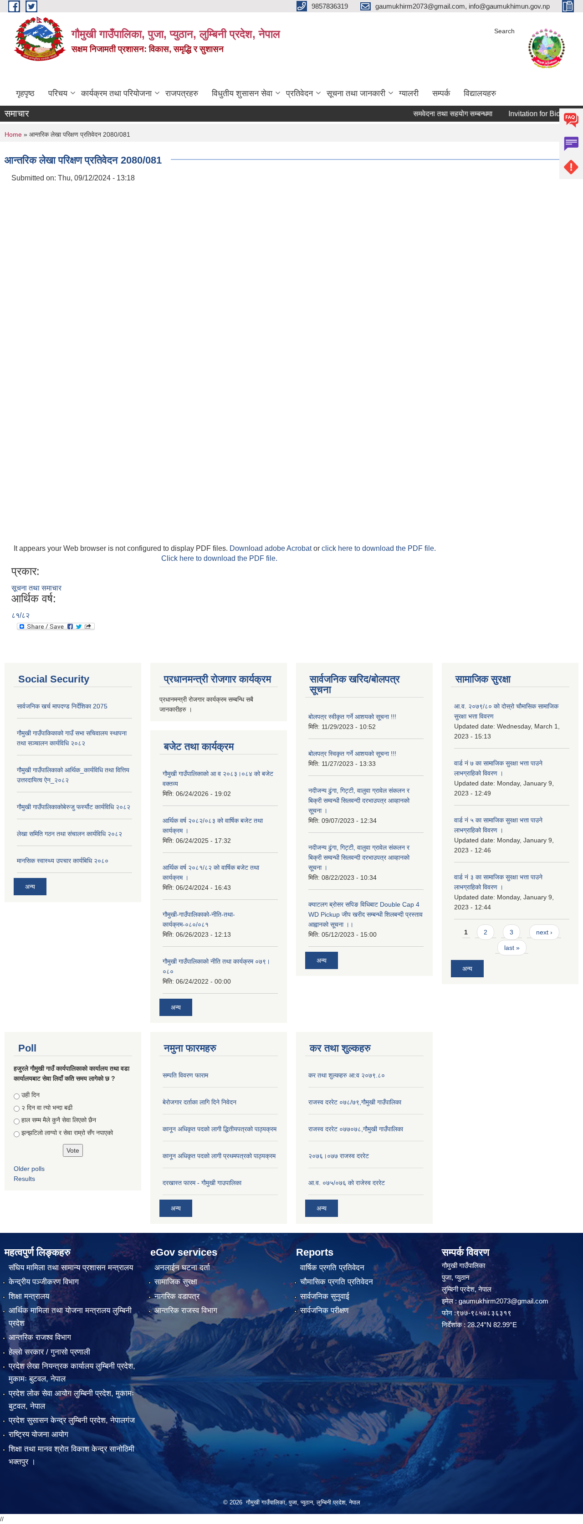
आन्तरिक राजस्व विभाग (185, 1310)
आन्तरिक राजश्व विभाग (40, 1337)
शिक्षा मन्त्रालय (29, 1296)
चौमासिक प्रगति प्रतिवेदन (336, 1282)
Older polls (29, 1168)
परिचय (57, 93)
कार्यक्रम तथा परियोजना (116, 93)
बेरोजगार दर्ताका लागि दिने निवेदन (199, 1102)
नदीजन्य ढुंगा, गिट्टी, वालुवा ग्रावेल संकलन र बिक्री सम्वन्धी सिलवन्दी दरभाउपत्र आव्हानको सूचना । (358, 800)
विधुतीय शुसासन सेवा (242, 93)
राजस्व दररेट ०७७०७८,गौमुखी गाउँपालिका (355, 1129)
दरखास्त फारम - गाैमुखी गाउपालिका (202, 1182)
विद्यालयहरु (480, 93)
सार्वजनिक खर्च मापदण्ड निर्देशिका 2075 (62, 706)
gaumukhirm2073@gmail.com (503, 1301)
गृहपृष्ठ (25, 93)
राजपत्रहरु (181, 93)
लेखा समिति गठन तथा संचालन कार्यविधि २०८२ (69, 833)
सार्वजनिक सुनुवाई (324, 1296)
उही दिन (30, 1094)
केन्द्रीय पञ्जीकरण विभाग (44, 1282)
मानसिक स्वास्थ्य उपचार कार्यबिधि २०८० (62, 860)
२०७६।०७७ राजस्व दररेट (338, 1156)
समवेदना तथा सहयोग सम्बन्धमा (431, 114)
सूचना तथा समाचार (36, 588)
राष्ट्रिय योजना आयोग (38, 1434)
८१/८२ (20, 615)
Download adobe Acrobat (271, 548)
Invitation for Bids (515, 114)
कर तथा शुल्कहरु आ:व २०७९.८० (346, 1075)
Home (13, 134)
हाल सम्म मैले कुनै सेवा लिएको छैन (58, 1120)
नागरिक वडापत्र (176, 1296)
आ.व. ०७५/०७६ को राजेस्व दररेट (346, 1182)
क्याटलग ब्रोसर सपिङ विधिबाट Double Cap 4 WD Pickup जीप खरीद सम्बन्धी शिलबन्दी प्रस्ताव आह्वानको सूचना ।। (365, 914)
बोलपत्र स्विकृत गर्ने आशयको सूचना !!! (352, 753)
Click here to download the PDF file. (219, 558)
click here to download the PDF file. (379, 548)
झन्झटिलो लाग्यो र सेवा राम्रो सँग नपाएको (67, 1132)
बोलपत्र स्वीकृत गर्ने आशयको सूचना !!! (352, 716)
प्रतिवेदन (299, 93)
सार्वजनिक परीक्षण (324, 1310)
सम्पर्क (441, 93)
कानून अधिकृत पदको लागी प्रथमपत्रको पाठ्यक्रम (219, 1156)
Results (24, 1178)
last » (512, 947)
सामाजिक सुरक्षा (175, 1282)
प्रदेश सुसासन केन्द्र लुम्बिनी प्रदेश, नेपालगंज (72, 1420)
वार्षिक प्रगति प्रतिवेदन (332, 1267)
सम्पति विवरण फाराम (185, 1075)
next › (544, 932)
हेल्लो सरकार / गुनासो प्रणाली (49, 1352)
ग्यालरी (409, 93)
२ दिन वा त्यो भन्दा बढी (46, 1107)
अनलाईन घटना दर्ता (182, 1267)
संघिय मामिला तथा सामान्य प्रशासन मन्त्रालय (71, 1267)
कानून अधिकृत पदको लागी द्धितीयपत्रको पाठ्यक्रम (219, 1129)
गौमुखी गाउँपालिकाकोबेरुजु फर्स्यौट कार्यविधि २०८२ (73, 807)
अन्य (30, 886)
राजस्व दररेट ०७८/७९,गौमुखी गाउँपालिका (354, 1102)
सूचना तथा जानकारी (356, 93)
